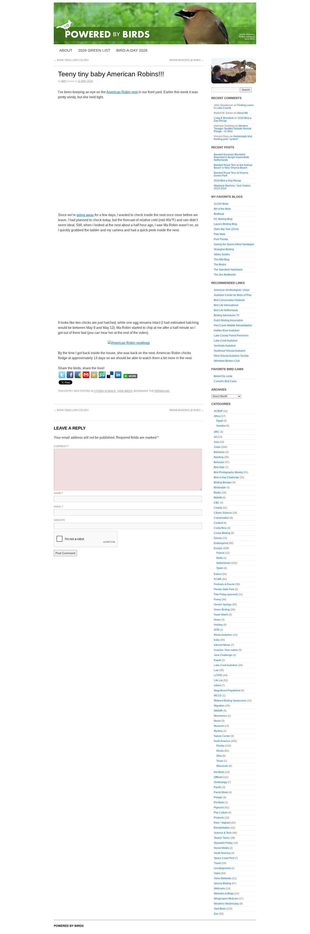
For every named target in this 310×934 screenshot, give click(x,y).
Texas (219, 760)
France (220, 552)
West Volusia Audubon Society (231, 355)
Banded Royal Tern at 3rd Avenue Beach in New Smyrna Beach (233, 166)
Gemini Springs (223, 604)
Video (217, 873)
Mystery (218, 731)
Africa (217, 416)
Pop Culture (221, 812)
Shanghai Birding (224, 249)
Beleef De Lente (223, 376)
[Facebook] (70, 374)
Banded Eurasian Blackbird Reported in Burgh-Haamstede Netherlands (231, 157)
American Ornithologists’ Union (231, 290)
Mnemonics (220, 715)
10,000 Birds (221, 203)
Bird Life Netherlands (226, 310)
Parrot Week (221, 792)
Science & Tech (223, 832)
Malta (219, 557)
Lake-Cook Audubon (225, 340)
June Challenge (223, 655)
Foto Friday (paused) (226, 594)
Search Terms (222, 837)
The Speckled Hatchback (228, 269)
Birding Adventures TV (226, 315)
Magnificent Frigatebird (227, 690)
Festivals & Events (224, 584)
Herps (217, 619)
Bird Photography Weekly (228, 472)
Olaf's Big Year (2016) (226, 229)
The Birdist (220, 264)
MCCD (218, 695)
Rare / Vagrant (222, 822)
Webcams (219, 888)
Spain (219, 568)
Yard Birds (124, 391)
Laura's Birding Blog (225, 224)
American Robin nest (122, 92)
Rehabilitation (222, 827)
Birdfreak (219, 213)
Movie (217, 720)
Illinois (220, 750)
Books (217, 492)
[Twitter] (62, 374)
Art (215, 436)
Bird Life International (226, 305)
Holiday (218, 624)
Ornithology (220, 782)
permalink (162, 391)
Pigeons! (219, 807)
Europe (218, 548)
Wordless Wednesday (226, 903)
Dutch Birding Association (228, 320)
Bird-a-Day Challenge (226, 477)
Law (216, 670)
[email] (86, 374)
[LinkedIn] (118, 374)
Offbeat (218, 777)
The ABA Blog (221, 259)
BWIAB (218, 497)
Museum (219, 725)
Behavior (219, 462)
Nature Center (222, 736)
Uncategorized (222, 868)
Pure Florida (221, 239)
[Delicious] (110, 374)
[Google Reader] (78, 374)
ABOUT (65, 50)
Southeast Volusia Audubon (229, 350)
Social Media (221, 848)
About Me (242, 113)
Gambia (220, 425)
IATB (216, 629)
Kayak (217, 660)
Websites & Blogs (224, 893)
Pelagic (218, 797)
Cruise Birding (222, 533)
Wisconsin (222, 766)
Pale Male (219, 234)
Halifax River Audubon (227, 330)
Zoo (216, 913)
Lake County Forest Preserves (231, 335)
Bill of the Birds (222, 208)
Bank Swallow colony (71, 60)
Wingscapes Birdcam (226, 898)
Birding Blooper (223, 482)
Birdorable (220, 487)
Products (219, 817)
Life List (218, 680)
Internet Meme (222, 645)
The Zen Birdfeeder (225, 274)
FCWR (217, 579)
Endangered (221, 543)
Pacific (217, 787)
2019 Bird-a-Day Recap (227, 180)
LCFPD (218, 675)
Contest (218, 522)
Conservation (221, 517)
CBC (216, 502)
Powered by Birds (69, 925)
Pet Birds (219, 802)
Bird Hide (219, 467)
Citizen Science (105, 391)
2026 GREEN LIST (94, 50)
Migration (219, 705)
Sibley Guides (222, 254)
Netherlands (223, 563)
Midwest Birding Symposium (230, 700)
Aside (217, 447)
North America (222, 741)
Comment (61, 446)
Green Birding (222, 609)
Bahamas (219, 452)
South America (222, 853)
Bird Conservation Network (229, 300)
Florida (220, 745)
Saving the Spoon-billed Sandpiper (234, 244)
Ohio (219, 755)
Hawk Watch (221, 614)
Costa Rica (220, 528)
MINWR (218, 710)
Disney (218, 538)
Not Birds (219, 772)
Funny (217, 599)
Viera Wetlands (222, 878)
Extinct (217, 574)
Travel (217, 863)
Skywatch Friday (223, 842)
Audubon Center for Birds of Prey (233, 295)
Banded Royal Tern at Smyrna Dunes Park (231, 174)
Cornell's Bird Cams (225, 381)
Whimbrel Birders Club (227, 360)
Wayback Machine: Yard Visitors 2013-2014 (232, 187)
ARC (216, 431)
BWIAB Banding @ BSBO (187, 60)
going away (85, 215)
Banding (219, 457)
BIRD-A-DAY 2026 (131, 50)
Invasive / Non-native (226, 650)
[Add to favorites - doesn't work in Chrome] (94, 374)
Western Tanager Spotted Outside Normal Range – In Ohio (232, 128)
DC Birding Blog (223, 219)
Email (58, 506)
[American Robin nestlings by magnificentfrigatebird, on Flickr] (129, 343)
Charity (218, 507)
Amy (63, 81)
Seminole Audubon (225, 345)
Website (59, 520)
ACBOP (218, 411)
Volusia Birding (222, 883)
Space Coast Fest (224, 858)
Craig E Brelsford (223, 118)
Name (58, 493)
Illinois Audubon (223, 634)
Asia (216, 442)
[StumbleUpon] (102, 374)
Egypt (219, 420)
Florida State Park (224, 589)
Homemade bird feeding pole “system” (233, 138)
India (217, 639)
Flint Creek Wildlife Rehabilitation (233, 325)
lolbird (217, 685)
